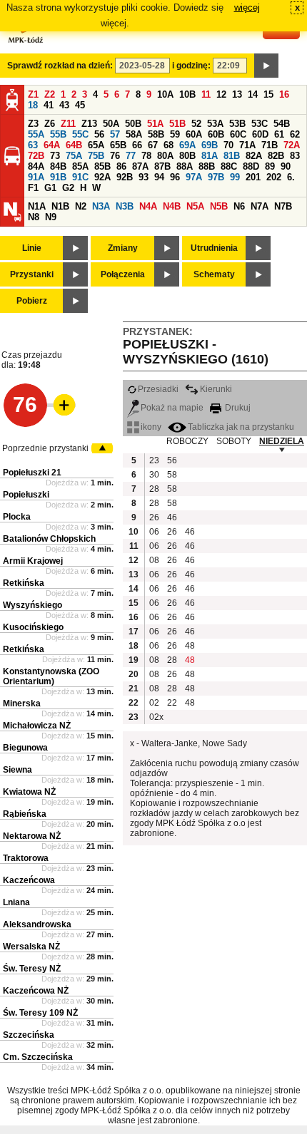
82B (276, 155)
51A (155, 123)
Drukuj (237, 408)
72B (36, 155)
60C (238, 134)
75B (96, 155)
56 (99, 134)
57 (115, 134)
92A (102, 177)
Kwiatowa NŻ (29, 792)
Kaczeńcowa (29, 880)
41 (49, 105)
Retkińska (23, 583)
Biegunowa (25, 748)
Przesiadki (158, 389)
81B (231, 155)
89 (270, 166)
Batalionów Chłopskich (49, 539)
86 (121, 166)
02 (154, 703)
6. (291, 177)
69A (187, 145)
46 (172, 517)
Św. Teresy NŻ (32, 969)
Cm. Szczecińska (38, 1057)
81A (209, 155)
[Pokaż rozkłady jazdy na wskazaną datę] (266, 65)
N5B (219, 206)
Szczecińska (28, 1035)
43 (64, 105)
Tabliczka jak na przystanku (241, 427)
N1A (37, 206)
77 (131, 155)
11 (206, 94)
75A (74, 155)
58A (134, 134)
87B (162, 166)
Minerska (22, 703)
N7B (283, 206)
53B (237, 123)
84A (36, 166)
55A (36, 134)
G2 (68, 187)
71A (247, 145)
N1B (60, 206)
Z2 (49, 94)
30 (154, 475)
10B (187, 94)
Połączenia (123, 274)
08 (154, 560)
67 (153, 145)
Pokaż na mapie (172, 408)
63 (33, 145)
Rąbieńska (24, 814)
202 (273, 177)
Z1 (33, 94)
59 (175, 134)
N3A (101, 206)
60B (216, 134)
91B (58, 177)
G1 (50, 187)
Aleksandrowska (37, 924)
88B (206, 166)
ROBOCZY (187, 441)
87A (140, 166)
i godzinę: (191, 66)
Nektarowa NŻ (32, 836)
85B (102, 166)
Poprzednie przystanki (45, 448)
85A (80, 166)
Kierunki (216, 389)
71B (269, 145)
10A (165, 94)
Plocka (17, 517)
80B (187, 155)
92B (124, 177)
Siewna (17, 770)
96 (175, 177)
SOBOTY (233, 441)
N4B (172, 206)
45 (80, 105)
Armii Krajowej (33, 561)
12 (221, 94)
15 (268, 94)
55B (58, 134)
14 (253, 94)
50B (133, 123)
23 (154, 460)
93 (144, 177)
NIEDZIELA (281, 441)
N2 (80, 206)
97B (216, 177)
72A (291, 145)
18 (33, 105)
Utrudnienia (214, 248)
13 (237, 94)
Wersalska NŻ (31, 947)
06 (154, 532)
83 (295, 155)
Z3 (33, 123)
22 (172, 703)
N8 (33, 217)
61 (279, 134)
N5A (195, 206)
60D (260, 134)
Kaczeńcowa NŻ (36, 991)
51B (177, 123)
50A (111, 123)
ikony (151, 427)
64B (74, 145)
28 (154, 489)
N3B (125, 206)
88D (251, 166)
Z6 (49, 123)
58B (156, 134)
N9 (50, 217)
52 (196, 123)
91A (36, 177)
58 (172, 475)
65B (118, 145)
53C (259, 123)
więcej (247, 7)
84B (58, 166)
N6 (239, 206)
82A (254, 155)
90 (286, 166)
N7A (259, 206)
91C (80, 177)
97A (194, 177)
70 (228, 145)
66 (137, 145)
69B (209, 145)
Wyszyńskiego (32, 605)
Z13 (89, 123)
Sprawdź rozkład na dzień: (60, 66)
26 (154, 517)
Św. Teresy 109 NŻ (40, 1013)
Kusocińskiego (33, 627)
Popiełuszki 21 (32, 473)
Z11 (68, 123)
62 (295, 134)
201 (253, 177)
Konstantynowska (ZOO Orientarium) (51, 676)
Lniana (16, 902)
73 (55, 155)
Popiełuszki (26, 495)
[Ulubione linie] (60, 405)
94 (159, 177)
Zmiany (123, 248)
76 (115, 155)
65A (96, 145)
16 (284, 94)
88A (184, 166)
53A (215, 123)
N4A (148, 206)
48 (190, 646)
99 (235, 177)
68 (168, 145)
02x (156, 717)
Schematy (214, 274)
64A (52, 145)
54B (281, 123)
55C (80, 134)
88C (229, 166)
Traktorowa (26, 858)
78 (146, 155)
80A (165, 155)
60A (194, 134)
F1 (33, 187)
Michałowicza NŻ (37, 726)
